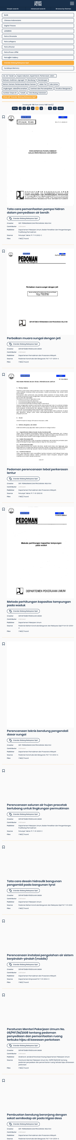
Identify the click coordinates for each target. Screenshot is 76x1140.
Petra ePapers (10, 41)
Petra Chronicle (10, 36)
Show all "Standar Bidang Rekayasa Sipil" (19, 97)
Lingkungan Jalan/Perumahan (15, 88)
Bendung (31, 80)
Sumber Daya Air (10, 93)
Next (61, 108)
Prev (15, 108)
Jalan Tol (42, 84)
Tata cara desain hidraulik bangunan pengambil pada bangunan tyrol (34, 883)
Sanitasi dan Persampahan (41, 88)
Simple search (13, 9)
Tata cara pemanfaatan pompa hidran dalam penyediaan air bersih (35, 211)
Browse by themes (63, 9)
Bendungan (43, 80)
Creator (10, 223)
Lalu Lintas (54, 84)
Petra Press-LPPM (11, 52)
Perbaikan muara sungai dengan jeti (34, 338)
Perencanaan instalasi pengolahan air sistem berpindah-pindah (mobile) (40, 957)
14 (50, 108)
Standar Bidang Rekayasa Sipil (16, 63)
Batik (6, 15)
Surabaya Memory (11, 68)
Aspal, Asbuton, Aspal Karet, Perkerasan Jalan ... (36, 76)
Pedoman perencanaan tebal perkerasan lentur (37, 471)
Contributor (12, 226)
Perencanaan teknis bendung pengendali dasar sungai (37, 732)
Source (10, 235)
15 (55, 108)
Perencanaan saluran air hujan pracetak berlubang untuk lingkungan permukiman (38, 806)
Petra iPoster (9, 47)
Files (8, 238)
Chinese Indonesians (12, 20)
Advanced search (38, 9)
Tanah (22, 93)
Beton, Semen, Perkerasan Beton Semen (19, 84)
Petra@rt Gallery (11, 57)
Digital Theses (10, 26)
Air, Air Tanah (8, 76)
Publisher (10, 230)
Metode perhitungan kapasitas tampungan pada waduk (39, 603)
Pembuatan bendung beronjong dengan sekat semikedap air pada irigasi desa (37, 1116)
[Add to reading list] (3, 116)
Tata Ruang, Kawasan (37, 93)
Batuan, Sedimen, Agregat (13, 80)
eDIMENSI (7, 31)
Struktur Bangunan (63, 88)
